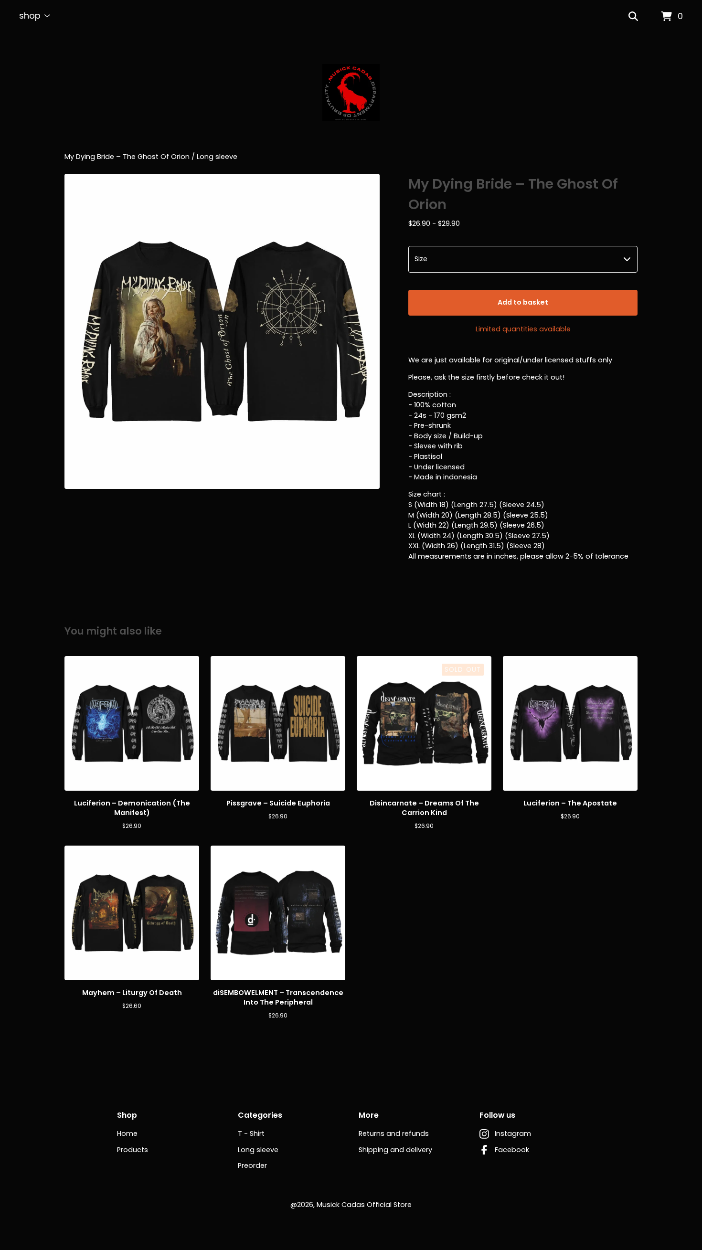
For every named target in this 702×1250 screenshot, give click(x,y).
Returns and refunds (394, 1133)
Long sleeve (217, 156)
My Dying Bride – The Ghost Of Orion (127, 156)
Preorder (252, 1165)
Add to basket (523, 302)
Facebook (512, 1150)
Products (132, 1150)
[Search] (633, 17)
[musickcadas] (351, 92)
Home (127, 1133)
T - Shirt (251, 1133)
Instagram (513, 1133)
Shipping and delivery (395, 1150)
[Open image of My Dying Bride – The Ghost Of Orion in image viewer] (222, 331)
